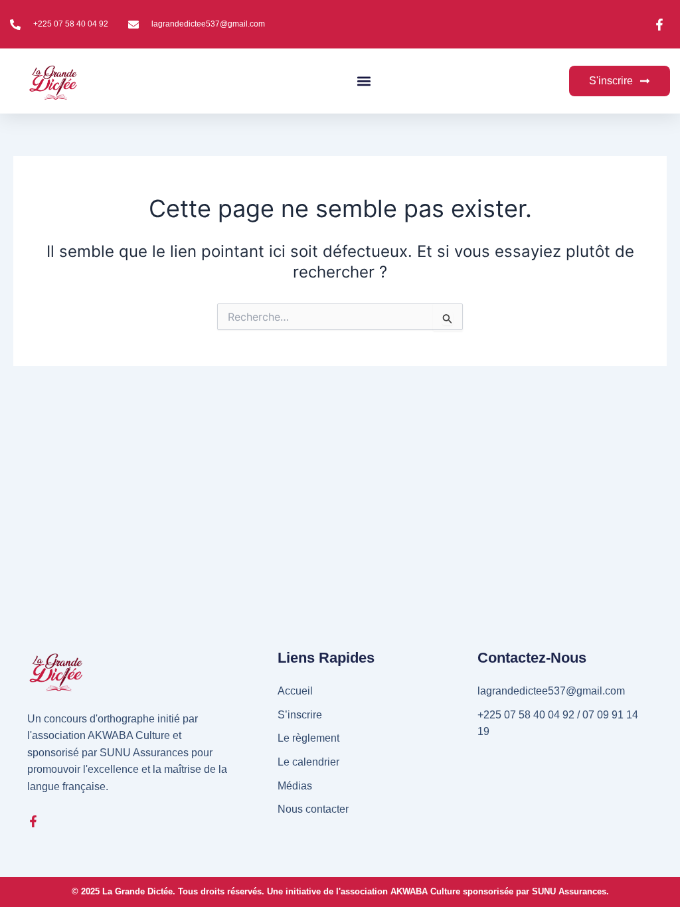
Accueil (295, 691)
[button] (364, 81)
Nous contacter (313, 809)
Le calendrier (308, 762)
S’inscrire (300, 714)
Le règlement (308, 738)
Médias (295, 785)
